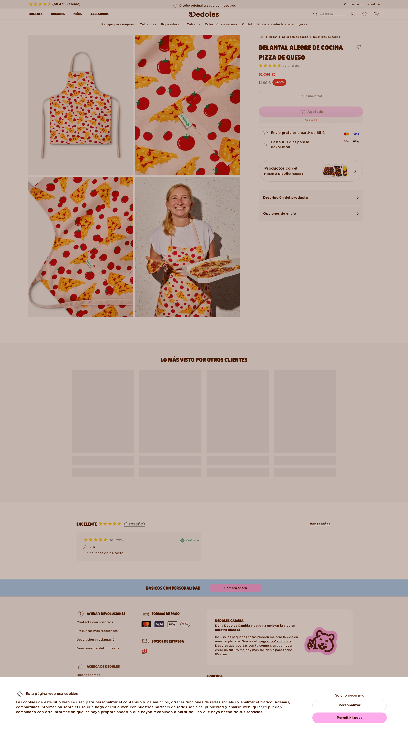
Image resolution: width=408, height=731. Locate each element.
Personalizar (350, 705)
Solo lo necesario (349, 695)
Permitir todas (349, 718)
